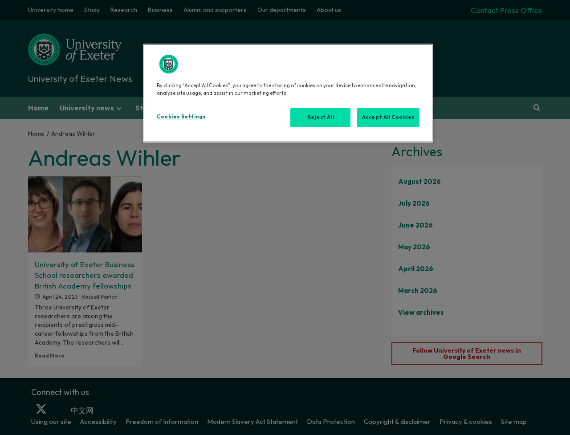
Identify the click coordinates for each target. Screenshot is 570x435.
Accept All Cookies (388, 117)
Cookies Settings (181, 117)
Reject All (320, 117)
